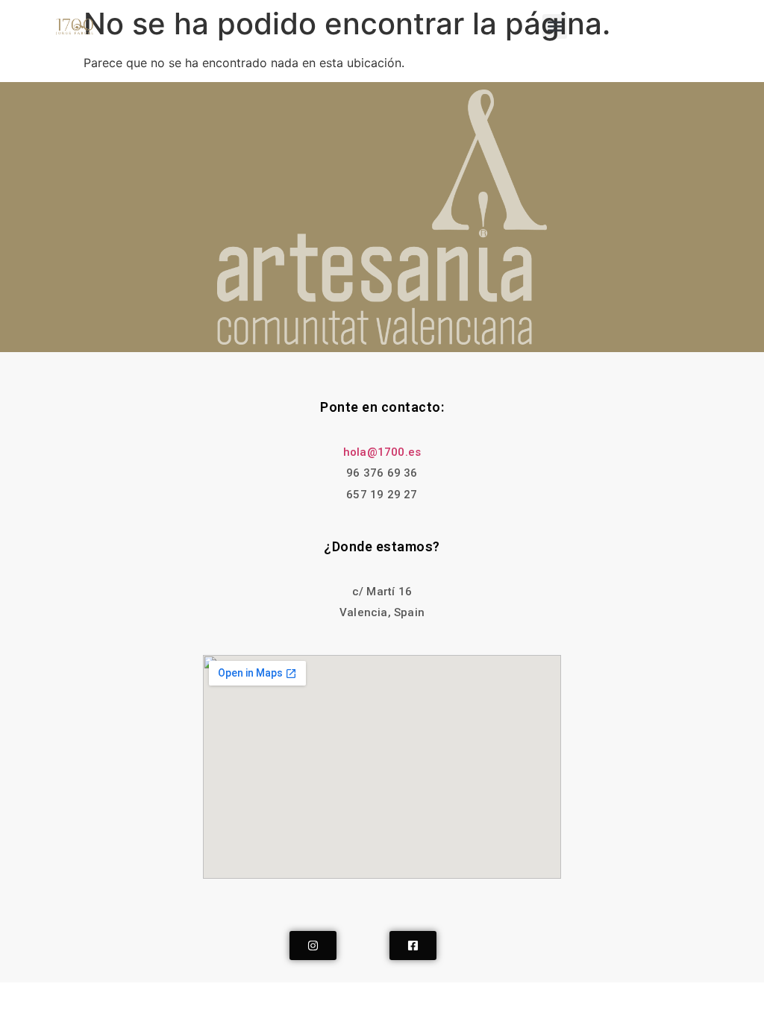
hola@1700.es (382, 452)
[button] (554, 26)
